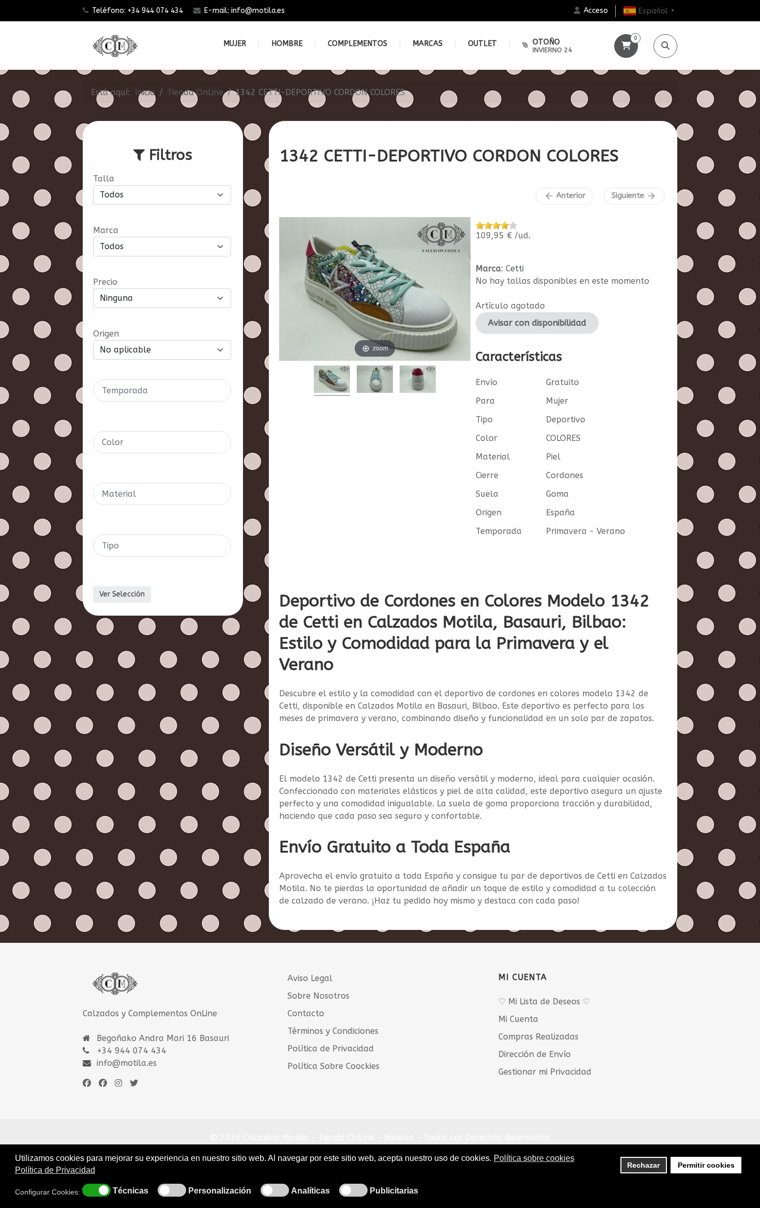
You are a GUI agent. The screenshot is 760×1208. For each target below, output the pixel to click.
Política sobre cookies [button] (534, 1158)
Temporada (499, 531)
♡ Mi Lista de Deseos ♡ (544, 1001)
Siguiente (634, 196)
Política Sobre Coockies (333, 1066)
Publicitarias (394, 1191)
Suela (487, 494)
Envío (486, 382)
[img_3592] (418, 380)
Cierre (487, 475)
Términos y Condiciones (332, 1031)
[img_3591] (375, 380)
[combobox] (162, 390)
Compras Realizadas (538, 1037)
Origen (488, 512)
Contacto (305, 1013)
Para (485, 401)
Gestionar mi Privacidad (544, 1072)
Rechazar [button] (643, 1165)
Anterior (565, 196)
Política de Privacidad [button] (55, 1170)
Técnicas (130, 1191)
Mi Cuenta (518, 1019)
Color (486, 438)
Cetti (515, 268)
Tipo (484, 419)
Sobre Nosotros (318, 996)
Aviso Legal (309, 978)
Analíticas (310, 1191)
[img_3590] (332, 380)
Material (493, 457)
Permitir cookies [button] (706, 1165)
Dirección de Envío (534, 1054)
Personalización (219, 1191)
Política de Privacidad (330, 1048)
